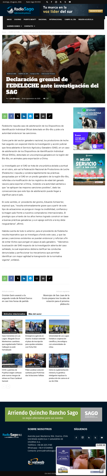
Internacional (55, 19)
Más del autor (35, 313)
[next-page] (8, 386)
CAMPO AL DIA (23, 74)
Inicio (4, 32)
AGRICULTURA (14, 32)
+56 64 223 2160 (44, 444)
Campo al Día (70, 19)
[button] (47, 2)
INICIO (9, 19)
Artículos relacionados (14, 313)
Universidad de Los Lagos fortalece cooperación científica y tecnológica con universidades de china (59, 341)
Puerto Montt (30, 19)
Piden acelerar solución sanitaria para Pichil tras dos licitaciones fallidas (34, 373)
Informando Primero (48, 74)
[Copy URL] (49, 116)
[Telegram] (30, 116)
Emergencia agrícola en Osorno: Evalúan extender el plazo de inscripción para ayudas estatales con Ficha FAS (35, 341)
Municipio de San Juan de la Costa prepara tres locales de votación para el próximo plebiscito (55, 299)
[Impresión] (43, 116)
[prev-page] (3, 386)
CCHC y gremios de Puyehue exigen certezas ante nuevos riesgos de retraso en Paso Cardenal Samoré (12, 375)
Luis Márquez (14, 98)
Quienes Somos (13, 26)
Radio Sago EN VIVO (33, 2)
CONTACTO (28, 26)
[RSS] (61, 2)
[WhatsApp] (5, 116)
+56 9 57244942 (45, 447)
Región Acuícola (85, 19)
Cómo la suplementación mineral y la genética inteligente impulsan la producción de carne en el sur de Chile (59, 375)
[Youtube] (70, 2)
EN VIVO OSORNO (51, 473)
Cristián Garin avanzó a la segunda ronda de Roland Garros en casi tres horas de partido (17, 298)
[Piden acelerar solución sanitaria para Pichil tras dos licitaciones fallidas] (35, 361)
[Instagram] (56, 2)
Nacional (43, 19)
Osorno (17, 19)
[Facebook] (51, 2)
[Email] (37, 116)
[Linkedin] (24, 116)
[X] (65, 2)
